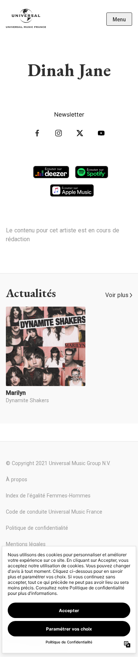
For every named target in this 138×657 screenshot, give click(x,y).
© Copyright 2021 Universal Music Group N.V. (58, 463)
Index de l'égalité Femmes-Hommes (48, 496)
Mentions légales (26, 544)
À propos (16, 479)
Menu (119, 19)
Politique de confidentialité (37, 528)
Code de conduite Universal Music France (54, 512)
